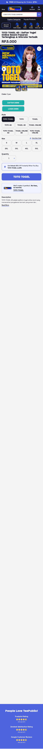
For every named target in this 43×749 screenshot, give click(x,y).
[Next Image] (39, 69)
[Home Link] (15, 8)
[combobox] (19, 14)
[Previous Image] (4, 69)
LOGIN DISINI (13, 109)
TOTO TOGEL (21, 177)
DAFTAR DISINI (13, 103)
